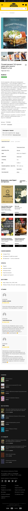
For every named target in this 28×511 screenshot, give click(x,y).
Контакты (3, 487)
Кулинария (9, 124)
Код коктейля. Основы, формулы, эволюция (7, 207)
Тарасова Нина (5, 70)
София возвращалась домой (13, 422)
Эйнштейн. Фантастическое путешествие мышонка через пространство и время (16, 409)
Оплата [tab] (12, 141)
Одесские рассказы (11, 454)
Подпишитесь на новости (5, 497)
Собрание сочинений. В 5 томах (13, 385)
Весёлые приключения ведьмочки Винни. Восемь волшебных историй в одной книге (16, 447)
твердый (19, 156)
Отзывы (17, 485)
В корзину (7, 214)
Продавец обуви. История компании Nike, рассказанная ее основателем (16, 440)
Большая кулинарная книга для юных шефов (7, 239)
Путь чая (17, 206)
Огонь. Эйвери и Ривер (11, 428)
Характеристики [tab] (6, 141)
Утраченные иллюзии (11, 460)
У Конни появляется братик (12, 397)
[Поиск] (25, 8)
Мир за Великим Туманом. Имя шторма (15, 416)
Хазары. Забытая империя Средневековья (16, 391)
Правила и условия (6, 490)
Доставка (3, 492)
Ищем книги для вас (20, 490)
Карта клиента (18, 487)
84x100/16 (19, 169)
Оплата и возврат (5, 494)
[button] (2, 5)
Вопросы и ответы (19, 492)
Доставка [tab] (17, 141)
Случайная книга (19, 494)
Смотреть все (22, 181)
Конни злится (9, 378)
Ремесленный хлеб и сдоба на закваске (20, 239)
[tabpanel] (14, 160)
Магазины (3, 485)
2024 (18, 172)
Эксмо (17, 133)
